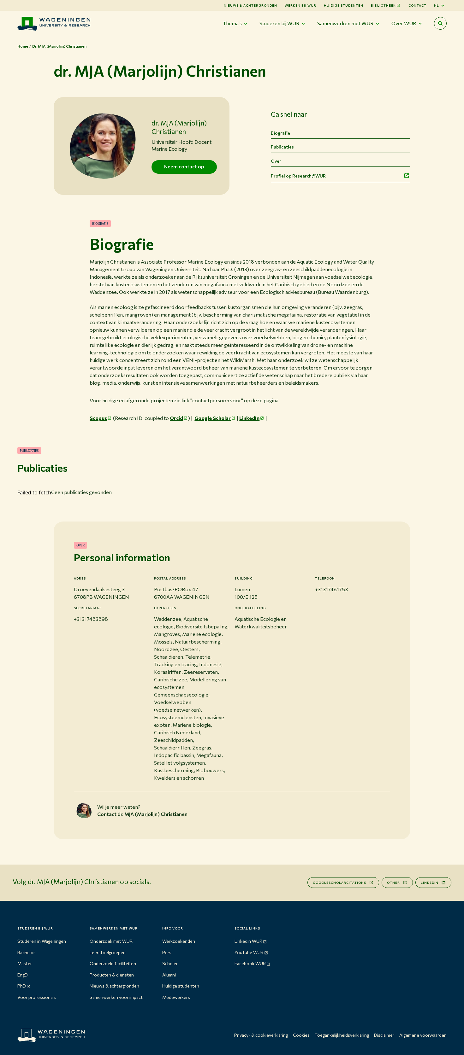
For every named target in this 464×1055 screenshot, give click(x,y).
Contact (417, 5)
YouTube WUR (249, 952)
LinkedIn (249, 418)
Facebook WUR (250, 963)
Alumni (169, 974)
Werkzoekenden (178, 941)
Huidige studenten (343, 5)
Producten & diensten (112, 974)
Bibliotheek (383, 5)
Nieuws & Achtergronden (250, 5)
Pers (166, 952)
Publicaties (282, 146)
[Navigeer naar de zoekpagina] (440, 23)
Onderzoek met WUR (111, 941)
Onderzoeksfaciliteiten (113, 963)
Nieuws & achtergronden (114, 985)
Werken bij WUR (300, 5)
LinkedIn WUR (248, 941)
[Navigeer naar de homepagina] (53, 23)
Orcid (176, 418)
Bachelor (26, 952)
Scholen (170, 963)
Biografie (280, 133)
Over (276, 161)
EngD (22, 974)
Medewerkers (176, 997)
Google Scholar (212, 418)
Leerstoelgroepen (108, 952)
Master (24, 963)
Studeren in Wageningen (41, 941)
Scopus (98, 418)
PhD (21, 985)
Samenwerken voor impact (116, 997)
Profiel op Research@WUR (298, 175)
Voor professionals (36, 997)
